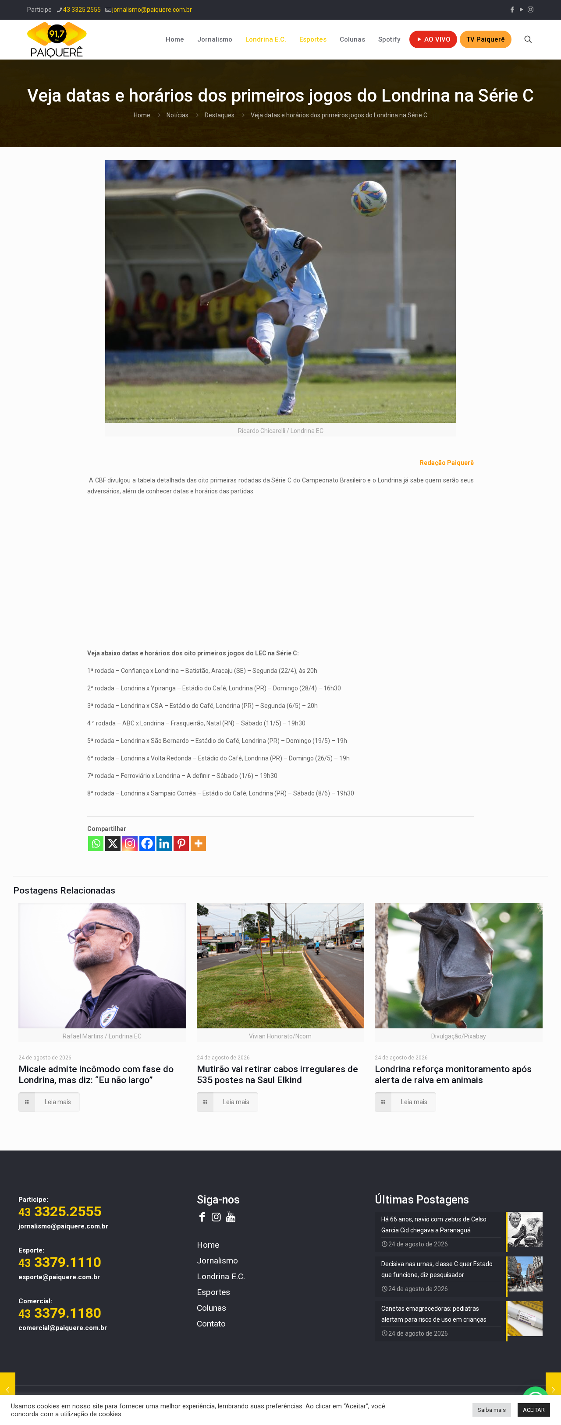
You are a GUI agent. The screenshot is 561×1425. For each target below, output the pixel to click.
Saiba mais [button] (492, 1410)
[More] (198, 843)
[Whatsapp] (95, 843)
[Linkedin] (164, 843)
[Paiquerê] (57, 39)
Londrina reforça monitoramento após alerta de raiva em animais (453, 1074)
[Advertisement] (280, 564)
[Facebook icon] (512, 10)
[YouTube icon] (521, 10)
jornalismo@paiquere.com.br (152, 9)
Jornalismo (217, 1261)
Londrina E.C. (221, 1276)
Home (142, 115)
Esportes (213, 1292)
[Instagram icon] (530, 10)
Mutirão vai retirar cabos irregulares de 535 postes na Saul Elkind (277, 1074)
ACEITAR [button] (534, 1410)
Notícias (177, 115)
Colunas (211, 1308)
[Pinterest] (181, 843)
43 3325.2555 (82, 9)
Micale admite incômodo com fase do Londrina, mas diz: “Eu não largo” (96, 1074)
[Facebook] (147, 843)
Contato (211, 1324)
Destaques (219, 115)
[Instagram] (130, 843)
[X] (113, 843)
